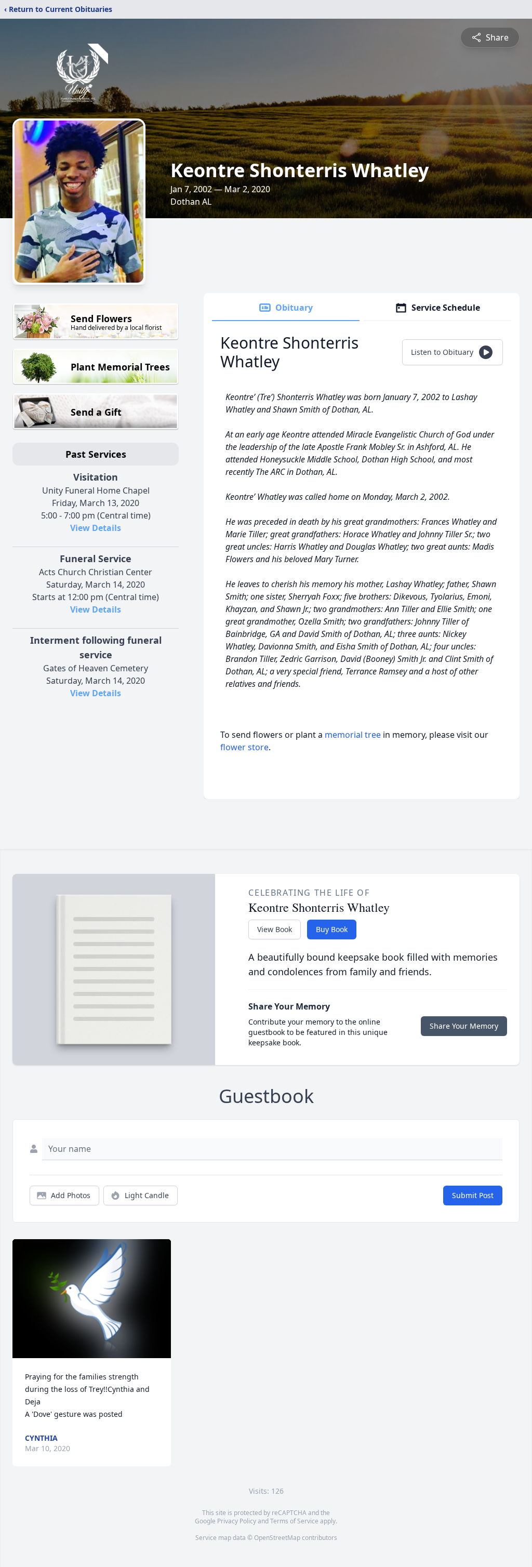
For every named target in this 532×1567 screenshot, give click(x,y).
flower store (244, 747)
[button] (91, 1298)
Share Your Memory (464, 1026)
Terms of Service (294, 1521)
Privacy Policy (236, 1521)
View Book (274, 929)
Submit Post (473, 1195)
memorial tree (353, 734)
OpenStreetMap (277, 1537)
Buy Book (332, 929)
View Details (95, 528)
